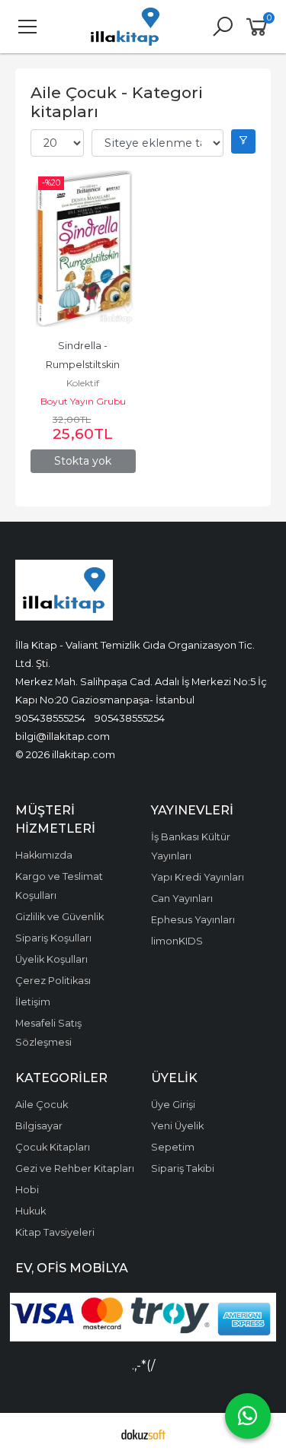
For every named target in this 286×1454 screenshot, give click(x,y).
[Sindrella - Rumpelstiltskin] (83, 249)
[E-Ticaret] (143, 1433)
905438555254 (50, 718)
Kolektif (82, 383)
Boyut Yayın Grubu (83, 401)
